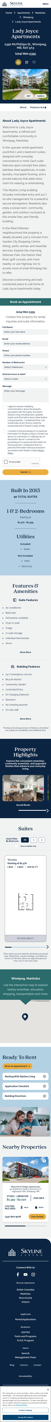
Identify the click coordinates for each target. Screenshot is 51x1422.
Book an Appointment (16, 1066)
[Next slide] (48, 811)
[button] (25, 1017)
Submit (24, 472)
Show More (25, 652)
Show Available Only (28, 846)
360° (29, 96)
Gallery (40, 96)
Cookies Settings (25, 1410)
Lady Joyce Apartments (28, 21)
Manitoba (40, 13)
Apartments (23, 13)
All (25, 840)
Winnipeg (28, 17)
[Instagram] (33, 1274)
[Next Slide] (44, 1170)
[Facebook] (18, 1274)
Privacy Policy (21, 1405)
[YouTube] (25, 1274)
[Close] (48, 1389)
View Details (37, 1216)
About (23, 107)
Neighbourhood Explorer (42, 1001)
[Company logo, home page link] (12, 4)
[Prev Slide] (7, 1170)
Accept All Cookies (25, 1417)
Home (9, 13)
